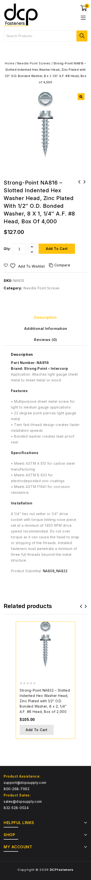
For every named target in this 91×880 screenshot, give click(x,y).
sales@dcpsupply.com (23, 801)
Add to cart (57, 249)
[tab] (45, 317)
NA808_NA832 (55, 571)
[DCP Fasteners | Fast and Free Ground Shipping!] (21, 14)
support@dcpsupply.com (25, 782)
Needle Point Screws (33, 63)
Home (9, 63)
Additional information (45, 328)
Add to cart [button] (37, 730)
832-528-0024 (16, 808)
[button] (81, 96)
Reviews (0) (45, 339)
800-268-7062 (16, 789)
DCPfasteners (62, 870)
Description (45, 317)
